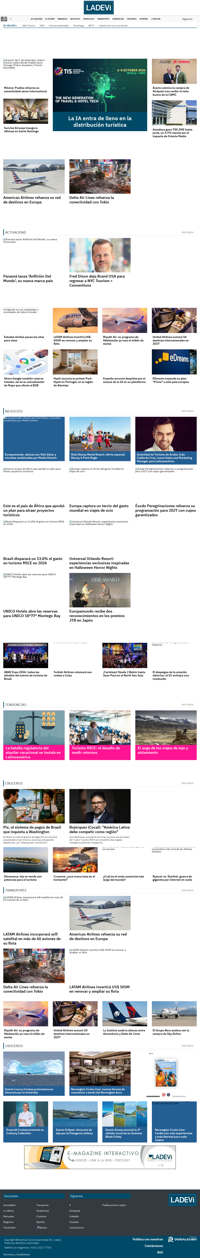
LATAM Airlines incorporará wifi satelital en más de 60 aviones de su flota (32, 939)
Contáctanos (76, 1227)
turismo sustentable (59, 25)
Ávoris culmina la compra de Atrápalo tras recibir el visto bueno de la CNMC (171, 91)
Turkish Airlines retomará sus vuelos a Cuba (73, 673)
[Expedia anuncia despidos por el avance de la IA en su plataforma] (124, 361)
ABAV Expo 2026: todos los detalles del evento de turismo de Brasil (25, 675)
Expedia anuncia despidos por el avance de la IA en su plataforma (124, 380)
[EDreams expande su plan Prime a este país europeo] (174, 361)
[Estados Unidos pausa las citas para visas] (25, 320)
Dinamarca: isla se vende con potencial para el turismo (23, 878)
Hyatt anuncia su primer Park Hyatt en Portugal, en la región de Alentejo (73, 382)
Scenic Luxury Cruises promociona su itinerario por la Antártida (29, 1090)
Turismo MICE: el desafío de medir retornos (96, 750)
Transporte (103, 19)
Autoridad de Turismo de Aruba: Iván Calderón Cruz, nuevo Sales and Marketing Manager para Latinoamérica (164, 458)
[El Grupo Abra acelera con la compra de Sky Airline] (174, 1013)
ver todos (188, 232)
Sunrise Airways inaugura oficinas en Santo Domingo (21, 129)
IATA (42, 25)
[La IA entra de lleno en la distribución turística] (100, 85)
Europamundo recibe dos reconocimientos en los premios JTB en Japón (97, 616)
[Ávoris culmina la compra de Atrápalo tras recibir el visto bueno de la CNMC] (174, 71)
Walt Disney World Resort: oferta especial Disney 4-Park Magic (98, 456)
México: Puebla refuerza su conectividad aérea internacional (25, 89)
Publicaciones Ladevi (114, 1205)
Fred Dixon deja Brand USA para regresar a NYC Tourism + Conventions (97, 281)
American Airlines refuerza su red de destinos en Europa (32, 199)
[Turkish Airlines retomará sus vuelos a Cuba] (75, 655)
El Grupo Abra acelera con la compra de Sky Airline (171, 1032)
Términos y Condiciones (16, 1254)
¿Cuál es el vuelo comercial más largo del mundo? (123, 878)
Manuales (63, 19)
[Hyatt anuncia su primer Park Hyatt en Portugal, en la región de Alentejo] (75, 361)
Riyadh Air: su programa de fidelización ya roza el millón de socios (123, 340)
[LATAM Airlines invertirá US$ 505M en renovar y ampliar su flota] (75, 320)
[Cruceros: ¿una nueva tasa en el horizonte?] (75, 859)
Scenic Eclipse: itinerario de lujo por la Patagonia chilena (74, 1131)
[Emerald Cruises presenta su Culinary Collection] (25, 1114)
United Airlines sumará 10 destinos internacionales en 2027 (171, 340)
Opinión (143, 19)
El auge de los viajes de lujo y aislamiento (163, 750)
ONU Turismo (28, 25)
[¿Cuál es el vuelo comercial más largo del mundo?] (124, 859)
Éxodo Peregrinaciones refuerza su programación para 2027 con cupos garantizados (165, 510)
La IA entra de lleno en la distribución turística (100, 121)
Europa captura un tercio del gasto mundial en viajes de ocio (99, 508)
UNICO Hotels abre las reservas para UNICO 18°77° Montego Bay (31, 613)
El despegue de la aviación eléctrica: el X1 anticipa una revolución (171, 675)
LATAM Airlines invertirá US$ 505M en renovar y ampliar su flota (73, 340)
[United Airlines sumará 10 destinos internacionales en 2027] (174, 320)
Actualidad (36, 19)
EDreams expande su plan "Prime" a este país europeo (171, 380)
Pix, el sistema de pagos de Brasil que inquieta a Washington (32, 829)
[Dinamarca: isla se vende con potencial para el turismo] (25, 859)
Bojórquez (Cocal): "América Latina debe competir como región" (99, 829)
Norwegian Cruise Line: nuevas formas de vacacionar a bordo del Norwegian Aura (98, 1090)
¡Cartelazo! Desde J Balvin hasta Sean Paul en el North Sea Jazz (124, 673)
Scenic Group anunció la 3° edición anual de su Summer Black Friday (123, 1133)
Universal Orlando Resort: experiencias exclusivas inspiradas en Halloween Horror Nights (99, 563)
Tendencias (118, 19)
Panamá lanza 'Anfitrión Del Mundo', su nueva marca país (28, 278)
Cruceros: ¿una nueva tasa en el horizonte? (74, 878)
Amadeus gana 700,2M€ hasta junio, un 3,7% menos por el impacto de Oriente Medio (172, 133)
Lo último (50, 19)
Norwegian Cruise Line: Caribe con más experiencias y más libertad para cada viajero (173, 1135)
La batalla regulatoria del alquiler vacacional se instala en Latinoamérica (33, 752)
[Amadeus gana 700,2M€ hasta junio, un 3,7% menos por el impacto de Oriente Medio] (174, 112)
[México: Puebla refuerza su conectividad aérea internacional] (25, 71)
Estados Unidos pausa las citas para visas (24, 338)
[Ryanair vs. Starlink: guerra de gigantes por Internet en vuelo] (174, 859)
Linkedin (74, 1216)
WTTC (91, 25)
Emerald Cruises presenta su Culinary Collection (25, 1131)
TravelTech (88, 19)
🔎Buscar (155, 19)
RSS (160, 1252)
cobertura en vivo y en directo (113, 25)
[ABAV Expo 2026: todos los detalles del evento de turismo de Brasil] (25, 655)
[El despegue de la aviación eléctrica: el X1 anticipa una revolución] (174, 655)
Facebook (74, 1210)
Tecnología (78, 25)
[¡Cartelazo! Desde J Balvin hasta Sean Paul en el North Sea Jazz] (124, 655)
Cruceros (132, 19)
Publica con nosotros (148, 1239)
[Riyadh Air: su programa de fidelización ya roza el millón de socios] (124, 320)
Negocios (75, 19)
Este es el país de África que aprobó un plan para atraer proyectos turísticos (34, 510)
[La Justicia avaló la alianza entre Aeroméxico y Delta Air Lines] (124, 1013)
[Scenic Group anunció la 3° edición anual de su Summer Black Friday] (124, 1114)
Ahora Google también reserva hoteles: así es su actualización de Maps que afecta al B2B (24, 382)
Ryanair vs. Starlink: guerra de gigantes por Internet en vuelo (172, 878)
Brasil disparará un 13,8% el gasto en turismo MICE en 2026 (32, 561)
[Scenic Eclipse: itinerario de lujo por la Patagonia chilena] (75, 1114)
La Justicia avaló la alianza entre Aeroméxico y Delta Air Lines (124, 1032)
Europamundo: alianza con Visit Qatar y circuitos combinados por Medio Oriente (31, 456)
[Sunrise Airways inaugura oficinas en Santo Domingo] (25, 111)
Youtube (74, 1222)
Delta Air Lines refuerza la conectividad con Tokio (91, 199)
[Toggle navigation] (9, 19)
